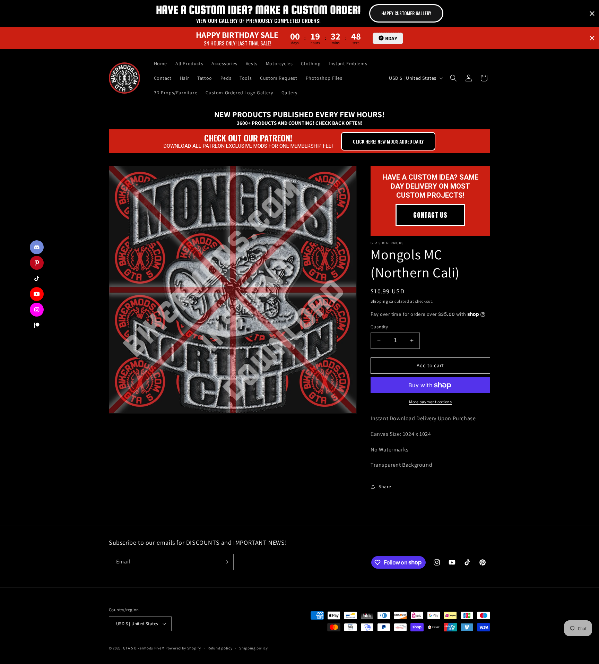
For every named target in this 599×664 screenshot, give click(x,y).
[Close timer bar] (592, 13)
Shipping (379, 301)
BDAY (391, 38)
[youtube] (37, 294)
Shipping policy (253, 648)
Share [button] (385, 486)
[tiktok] (37, 278)
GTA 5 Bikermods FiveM (144, 648)
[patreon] (37, 325)
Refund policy (220, 648)
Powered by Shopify (183, 648)
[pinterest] (37, 263)
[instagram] (37, 310)
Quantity (379, 327)
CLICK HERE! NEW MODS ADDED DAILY (388, 141)
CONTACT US (430, 215)
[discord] (37, 247)
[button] (453, 78)
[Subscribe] (225, 562)
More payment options (430, 401)
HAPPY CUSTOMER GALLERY (406, 13)
